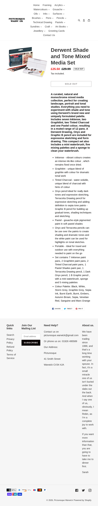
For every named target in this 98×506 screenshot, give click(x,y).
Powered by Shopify (82, 500)
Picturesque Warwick (63, 500)
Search (10, 335)
